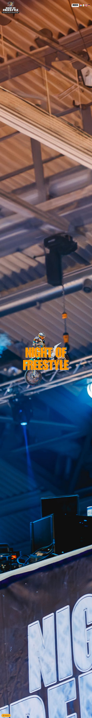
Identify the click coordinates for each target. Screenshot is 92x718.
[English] (86, 5)
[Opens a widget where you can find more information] (6, 715)
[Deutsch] (89, 5)
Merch (75, 5)
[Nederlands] (81, 5)
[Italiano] (83, 5)
